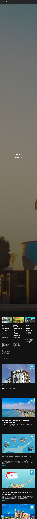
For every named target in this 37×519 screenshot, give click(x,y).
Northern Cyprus (5, 418)
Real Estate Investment (7, 384)
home (17, 157)
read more (4, 360)
